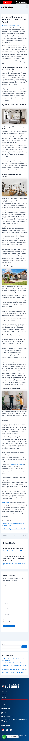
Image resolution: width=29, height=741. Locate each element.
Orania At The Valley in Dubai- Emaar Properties (14, 663)
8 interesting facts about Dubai (13, 548)
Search (3, 644)
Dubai (13, 550)
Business (14, 563)
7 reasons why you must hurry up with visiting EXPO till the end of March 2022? (14, 558)
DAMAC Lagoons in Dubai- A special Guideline (13, 672)
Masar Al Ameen (6, 502)
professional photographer (17, 464)
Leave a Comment (7, 550)
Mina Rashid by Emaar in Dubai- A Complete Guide (14, 669)
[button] (27, 6)
